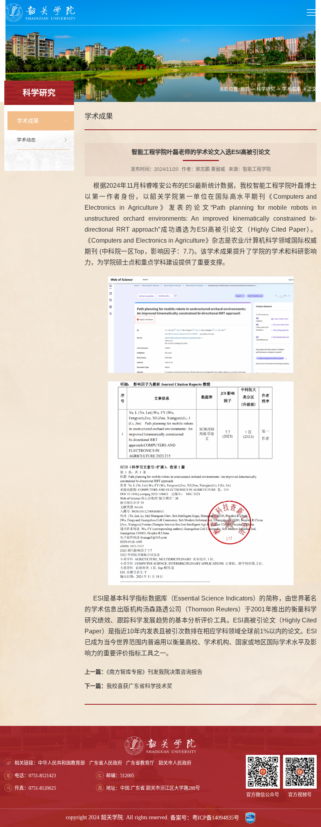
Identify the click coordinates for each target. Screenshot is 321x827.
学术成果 (291, 89)
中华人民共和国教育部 (61, 763)
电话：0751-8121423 (35, 775)
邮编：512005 (120, 775)
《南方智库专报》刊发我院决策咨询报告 (143, 672)
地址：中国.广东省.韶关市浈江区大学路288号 (153, 788)
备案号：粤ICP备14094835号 (205, 818)
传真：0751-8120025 (35, 788)
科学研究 (265, 89)
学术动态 (26, 140)
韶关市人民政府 (175, 763)
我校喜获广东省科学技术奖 (128, 686)
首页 (245, 89)
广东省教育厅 (140, 763)
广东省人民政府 (105, 763)
